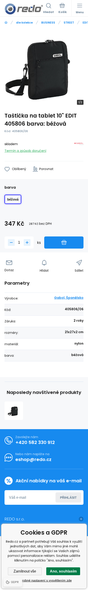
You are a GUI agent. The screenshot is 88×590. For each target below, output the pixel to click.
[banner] (24, 9)
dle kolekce (24, 22)
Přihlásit (68, 497)
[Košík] (62, 8)
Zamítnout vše (25, 571)
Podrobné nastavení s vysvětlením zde (44, 580)
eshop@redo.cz (33, 459)
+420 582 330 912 (35, 442)
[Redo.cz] (6, 22)
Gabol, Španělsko (68, 297)
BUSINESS (48, 22)
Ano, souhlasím (63, 571)
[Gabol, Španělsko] (78, 147)
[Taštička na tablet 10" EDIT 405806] (14, 411)
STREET (69, 22)
